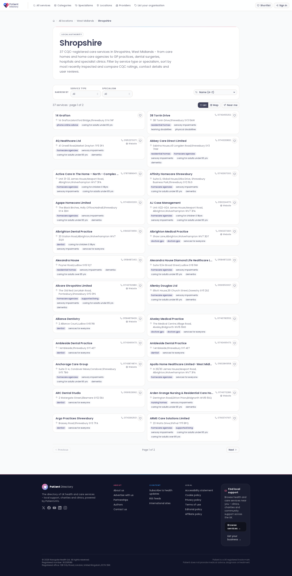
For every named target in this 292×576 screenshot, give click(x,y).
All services (43, 5)
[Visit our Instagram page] (65, 507)
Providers (125, 5)
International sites (160, 503)
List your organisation (151, 5)
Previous (63, 449)
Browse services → (234, 526)
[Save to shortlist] (140, 115)
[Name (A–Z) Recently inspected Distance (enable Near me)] (215, 92)
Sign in (283, 5)
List (204, 105)
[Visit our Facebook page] (49, 507)
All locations (66, 21)
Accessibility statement (199, 490)
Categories (64, 5)
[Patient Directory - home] (15, 5)
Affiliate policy (193, 514)
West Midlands (85, 21)
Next (231, 449)
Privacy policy (193, 500)
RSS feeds (155, 498)
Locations (106, 5)
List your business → (234, 537)
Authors (118, 504)
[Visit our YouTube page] (54, 507)
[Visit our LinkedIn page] (60, 507)
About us (119, 490)
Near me (232, 105)
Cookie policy (193, 495)
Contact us (120, 509)
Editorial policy (193, 509)
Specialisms (85, 5)
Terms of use (193, 504)
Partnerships (121, 500)
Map (215, 105)
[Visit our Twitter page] (43, 507)
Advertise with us (123, 495)
